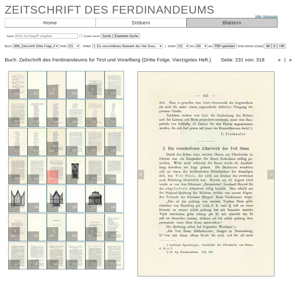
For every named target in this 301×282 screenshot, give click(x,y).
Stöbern (141, 22)
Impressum (270, 16)
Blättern (232, 22)
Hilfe (258, 16)
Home (50, 22)
